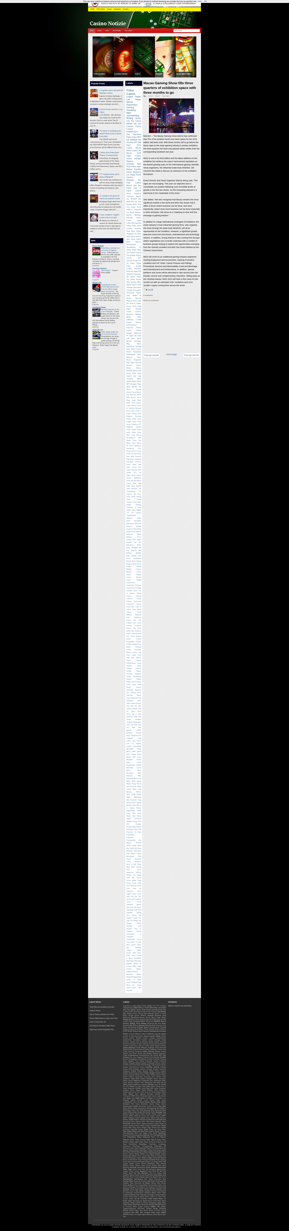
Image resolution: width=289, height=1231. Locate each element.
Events (138, 639)
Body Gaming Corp (133, 556)
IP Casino (130, 336)
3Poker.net (96, 283)
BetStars (138, 212)
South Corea (133, 902)
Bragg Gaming (131, 564)
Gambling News (99, 307)
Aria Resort (138, 1011)
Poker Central (140, 1140)
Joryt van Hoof (149, 1092)
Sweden (138, 486)
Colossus (129, 598)
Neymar (138, 242)
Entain (128, 633)
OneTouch (137, 819)
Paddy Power (131, 226)
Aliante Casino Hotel (133, 285)
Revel (128, 368)
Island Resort (156, 1086)
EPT (136, 142)
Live (127, 743)
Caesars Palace (133, 126)
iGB (130, 990)
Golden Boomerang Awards (133, 1073)
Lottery (128, 223)
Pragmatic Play (144, 1148)
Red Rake (137, 848)
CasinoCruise (130, 582)
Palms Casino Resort (151, 1131)
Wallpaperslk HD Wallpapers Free (168, 1225)
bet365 (128, 505)
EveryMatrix (130, 641)
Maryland (137, 268)
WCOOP (134, 199)
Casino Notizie (108, 23)
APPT (128, 521)
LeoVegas (137, 341)
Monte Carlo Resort (133, 443)
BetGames (129, 545)
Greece (138, 687)
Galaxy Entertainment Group (134, 1067)
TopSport (129, 931)
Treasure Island (133, 379)
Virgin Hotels (136, 381)
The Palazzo (150, 1187)
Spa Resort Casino (133, 1177)
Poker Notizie (101, 9)
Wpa (139, 982)
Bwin (139, 317)
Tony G (137, 929)
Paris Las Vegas (132, 271)
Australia (129, 287)
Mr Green (129, 446)
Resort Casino (136, 853)
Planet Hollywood (133, 193)
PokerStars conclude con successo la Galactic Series (110, 250)
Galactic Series (160, 1065)
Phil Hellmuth (158, 1135)
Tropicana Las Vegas (147, 1195)
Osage (135, 821)
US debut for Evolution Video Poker (102, 1026)
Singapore (130, 234)
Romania (134, 470)
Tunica (139, 939)
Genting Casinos (133, 668)
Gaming (130, 107)
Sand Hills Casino (133, 878)
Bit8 (140, 550)
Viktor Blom (137, 502)
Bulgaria (129, 569)
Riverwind (138, 862)
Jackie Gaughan (133, 719)
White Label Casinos (141, 1206)
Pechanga (129, 829)
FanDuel (135, 644)
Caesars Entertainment (151, 1031)
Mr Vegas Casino (154, 1116)
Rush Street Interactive (131, 1161)
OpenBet (129, 821)
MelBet (138, 765)
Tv (136, 942)
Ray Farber (130, 848)
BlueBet (138, 553)
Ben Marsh (137, 540)
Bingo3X (134, 550)
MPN (133, 751)
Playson (129, 301)
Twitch (139, 945)
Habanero (135, 424)
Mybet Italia (136, 789)
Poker (130, 90)
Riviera (138, 368)
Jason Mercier (147, 1090)
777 (127, 513)
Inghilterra (129, 427)
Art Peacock (152, 1011)
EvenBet (137, 169)
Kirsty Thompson (132, 735)
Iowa (139, 709)
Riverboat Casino (135, 1158)
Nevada (138, 346)
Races (128, 845)
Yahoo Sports (131, 988)
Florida (128, 419)
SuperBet (129, 912)
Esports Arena (148, 1057)
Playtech (129, 161)
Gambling (131, 110)
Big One (158, 1023)
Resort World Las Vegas (144, 1154)
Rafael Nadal (136, 845)
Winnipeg (134, 977)
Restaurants (130, 856)
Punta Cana (137, 301)
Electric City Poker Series (132, 1053)
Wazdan (129, 963)
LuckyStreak (137, 746)
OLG (139, 448)
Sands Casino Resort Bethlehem (142, 1163)
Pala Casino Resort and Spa (133, 1131)
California (129, 320)
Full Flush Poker (135, 1065)
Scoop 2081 (136, 883)
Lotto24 (128, 746)
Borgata (129, 204)
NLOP (133, 794)
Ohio (128, 349)
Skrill (128, 896)
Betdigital (135, 548)
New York (145, 1121)
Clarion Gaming (133, 596)
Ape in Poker (134, 523)
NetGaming (130, 448)
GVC (132, 658)
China (133, 239)
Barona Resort (136, 397)
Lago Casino (151, 1096)
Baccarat (129, 314)
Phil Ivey (134, 201)
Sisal (128, 480)
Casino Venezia (133, 577)
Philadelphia (130, 354)
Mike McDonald (156, 1110)
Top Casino (128, 30)
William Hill (131, 124)
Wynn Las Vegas (133, 985)
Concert (129, 258)
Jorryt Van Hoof (131, 725)
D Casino (145, 1046)
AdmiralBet (137, 521)
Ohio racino (136, 813)
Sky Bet (134, 896)
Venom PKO (131, 953)
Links (107, 30)
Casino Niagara (133, 574)
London (129, 268)
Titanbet (138, 309)
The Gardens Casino (155, 1185)
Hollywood (137, 333)
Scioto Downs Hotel (133, 880)
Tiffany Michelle (149, 1189)
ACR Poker (153, 1008)
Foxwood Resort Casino (138, 1063)
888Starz (129, 518)
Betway (129, 169)
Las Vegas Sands (133, 175)
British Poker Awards (133, 403)
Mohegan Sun (133, 180)
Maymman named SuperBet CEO (102, 1029)
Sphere (138, 904)
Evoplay (138, 641)
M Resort (140, 1102)
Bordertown (137, 558)
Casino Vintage (133, 580)
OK (205, 1)
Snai (139, 370)
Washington (130, 961)
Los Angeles (136, 743)
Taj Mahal (146, 1183)
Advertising (117, 9)
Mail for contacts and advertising (179, 1006)
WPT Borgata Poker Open (150, 1212)
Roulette (129, 370)
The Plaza (137, 494)
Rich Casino (142, 1156)
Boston (138, 255)
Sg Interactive (151, 1169)
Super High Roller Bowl (150, 1181)
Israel (135, 717)
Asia (139, 201)
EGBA (139, 320)
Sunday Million (136, 282)
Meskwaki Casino (133, 768)
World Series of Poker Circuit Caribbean (133, 979)
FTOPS (128, 644)
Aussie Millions (136, 531)
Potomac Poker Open (130, 1148)
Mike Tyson (137, 778)
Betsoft (128, 215)
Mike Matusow (145, 1110)
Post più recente (151, 355)
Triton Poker (130, 497)
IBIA (132, 706)
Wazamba (138, 961)
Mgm (128, 113)
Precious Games (99, 268)
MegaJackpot (130, 765)
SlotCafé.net (97, 330)
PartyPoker (137, 352)
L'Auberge (129, 738)
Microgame (130, 773)
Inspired (134, 709)
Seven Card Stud (139, 1169)
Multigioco (137, 446)
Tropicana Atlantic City (131, 1195)
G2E (139, 655)
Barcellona (137, 287)
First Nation (139, 1061)
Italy (139, 199)
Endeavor (138, 631)
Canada (129, 290)
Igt (136, 336)
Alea (127, 523)
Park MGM (130, 456)
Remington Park (160, 1152)
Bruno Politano (160, 1029)
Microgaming (136, 223)
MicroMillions (130, 438)
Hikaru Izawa (128, 1080)
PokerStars (131, 105)
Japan (139, 220)
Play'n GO (137, 829)
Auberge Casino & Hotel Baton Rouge (133, 529)
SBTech (138, 872)
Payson (138, 827)
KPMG (139, 730)
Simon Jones (136, 894)
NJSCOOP (130, 346)
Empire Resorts (133, 322)
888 (139, 142)
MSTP (139, 751)
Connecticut (137, 601)
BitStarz (129, 553)
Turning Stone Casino (146, 1196)
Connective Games (133, 604)
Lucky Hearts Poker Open (155, 1100)
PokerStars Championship (142, 1146)
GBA (128, 658)
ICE (127, 140)
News (128, 242)
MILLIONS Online (133, 749)
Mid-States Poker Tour (131, 1110)
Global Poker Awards (139, 1071)
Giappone (138, 674)
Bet (140, 542)
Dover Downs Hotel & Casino (138, 1049)
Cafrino (138, 572)
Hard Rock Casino (138, 1078)
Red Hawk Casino (159, 1150)
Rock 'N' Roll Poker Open (132, 1160)
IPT (140, 424)
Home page (171, 354)
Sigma (135, 370)
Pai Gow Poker (136, 454)
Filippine (129, 416)
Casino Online (155, 1036)
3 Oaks (138, 507)
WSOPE (138, 191)
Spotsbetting (130, 247)
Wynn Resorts (136, 236)
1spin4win (129, 507)
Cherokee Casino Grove (143, 1040)
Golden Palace (160, 1073)
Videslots (129, 502)
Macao (157, 96)
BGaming (133, 395)
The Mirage (134, 920)
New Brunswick (131, 800)
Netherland (137, 797)
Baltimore (129, 534)
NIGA (128, 794)
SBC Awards (161, 1163)
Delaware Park (153, 1047)
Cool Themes (135, 1225)
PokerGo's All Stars (133, 832)
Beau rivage (131, 400)
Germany (129, 674)
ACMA (139, 518)
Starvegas (129, 910)
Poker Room (144, 1142)
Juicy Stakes (131, 295)
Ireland (138, 293)
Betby (128, 548)
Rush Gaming (136, 867)
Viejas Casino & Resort (139, 1203)
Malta (128, 201)
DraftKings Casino (155, 1049)
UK (140, 151)
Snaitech (138, 899)
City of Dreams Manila (144, 1042)
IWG (139, 706)
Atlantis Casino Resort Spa (137, 1013)
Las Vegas (133, 99)
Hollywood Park (136, 698)
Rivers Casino (132, 151)
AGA (128, 239)
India (139, 336)
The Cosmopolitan (140, 1185)
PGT (127, 824)
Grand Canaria (136, 682)
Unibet (128, 381)
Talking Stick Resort (158, 1183)
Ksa (140, 735)
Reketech (129, 851)
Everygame (137, 290)
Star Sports (137, 907)
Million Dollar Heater (133, 781)
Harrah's (129, 177)
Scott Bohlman (131, 886)
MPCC (128, 751)
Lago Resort (136, 741)
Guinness (138, 690)
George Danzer (133, 671)
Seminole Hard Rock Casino (140, 1167)
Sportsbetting (132, 115)
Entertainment (131, 325)
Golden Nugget (149, 1073)
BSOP (139, 395)
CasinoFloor (130, 585)
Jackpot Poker (128, 1090)
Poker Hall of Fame (153, 1140)
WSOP (129, 102)
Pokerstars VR (160, 1146)
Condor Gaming (142, 1044)
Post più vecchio (191, 355)
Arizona (138, 389)
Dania (134, 609)
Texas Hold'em (128, 1185)
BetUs (139, 545)
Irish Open (130, 338)
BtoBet (139, 566)
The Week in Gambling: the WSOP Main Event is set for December (110, 133)
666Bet (138, 510)
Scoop (128, 883)
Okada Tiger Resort (133, 816)
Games (109, 9)
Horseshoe (130, 293)
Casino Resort (131, 405)
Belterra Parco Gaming (137, 1019)
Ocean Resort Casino (133, 451)
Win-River (129, 974)
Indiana (128, 709)
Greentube (129, 690)
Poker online (131, 137)
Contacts (125, 9)
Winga (128, 977)
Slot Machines (133, 134)
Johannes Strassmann (133, 722)
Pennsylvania (131, 244)
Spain (133, 207)
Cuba (137, 607)
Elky (132, 631)
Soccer (128, 306)
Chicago (138, 588)
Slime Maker (105, 270)
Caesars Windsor (135, 1034)
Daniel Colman (160, 1046)
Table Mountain (131, 489)
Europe (135, 260)
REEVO (138, 843)
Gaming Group (133, 666)
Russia (138, 279)
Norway (138, 808)
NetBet (139, 794)
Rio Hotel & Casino (133, 303)
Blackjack (137, 215)
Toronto (138, 931)
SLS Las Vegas (155, 1173)
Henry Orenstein (160, 1078)
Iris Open (130, 711)
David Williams (141, 1047)
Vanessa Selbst (133, 950)
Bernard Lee (131, 542)
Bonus (128, 558)
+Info (200, 1)
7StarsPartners (131, 515)
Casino (99, 30)
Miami (139, 344)
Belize (139, 534)
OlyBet (128, 819)
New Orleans (136, 1121)
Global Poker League (157, 1071)
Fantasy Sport (136, 413)
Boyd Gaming (136, 561)
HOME (92, 9)
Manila (128, 757)
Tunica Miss (130, 942)
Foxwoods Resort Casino (156, 1063)
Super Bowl (137, 910)
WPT (139, 137)
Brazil (139, 400)
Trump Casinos (133, 311)
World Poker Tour (136, 1210)
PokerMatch (130, 835)
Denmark (138, 408)
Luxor (133, 435)
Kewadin (129, 733)
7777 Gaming (136, 513)
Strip (128, 282)
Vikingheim (137, 958)
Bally (128, 397)
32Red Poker (130, 510)
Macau (129, 153)
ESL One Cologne (136, 1057)
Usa (139, 124)
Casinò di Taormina (130, 1036)
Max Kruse (137, 757)
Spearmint (129, 904)
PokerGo (138, 456)
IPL (136, 706)
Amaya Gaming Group (154, 1010)
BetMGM (133, 140)
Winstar (134, 387)
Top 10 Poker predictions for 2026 (102, 1014)
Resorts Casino (133, 365)
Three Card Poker (136, 1189)
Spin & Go (129, 907)
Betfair (128, 317)
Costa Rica (130, 607)
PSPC (128, 454)
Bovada (128, 561)
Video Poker (161, 1201)
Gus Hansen (131, 692)
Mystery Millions (133, 792)
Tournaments (130, 939)
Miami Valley (133, 770)
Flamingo (138, 416)
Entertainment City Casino (148, 1055)
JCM (139, 717)
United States (133, 97)
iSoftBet (138, 505)
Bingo (134, 255)
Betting (129, 118)
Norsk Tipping (136, 802)
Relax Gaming (136, 362)
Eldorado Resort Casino (157, 1051)
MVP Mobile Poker (133, 754)
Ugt (127, 947)
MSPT (135, 204)
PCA (139, 821)
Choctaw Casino (132, 590)
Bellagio (138, 314)
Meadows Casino (133, 759)
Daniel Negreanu (133, 172)
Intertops (137, 159)
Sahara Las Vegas (133, 875)
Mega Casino (133, 762)
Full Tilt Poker (146, 1065)
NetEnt (128, 797)
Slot (131, 480)
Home (91, 30)
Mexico (138, 435)
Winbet (139, 974)
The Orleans (140, 1187)
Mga (128, 344)
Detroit (138, 239)
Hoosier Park (139, 1082)
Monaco (138, 298)
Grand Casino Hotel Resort (145, 1075)
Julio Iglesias (140, 1094)
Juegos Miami (136, 429)
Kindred (138, 733)
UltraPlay (138, 947)
